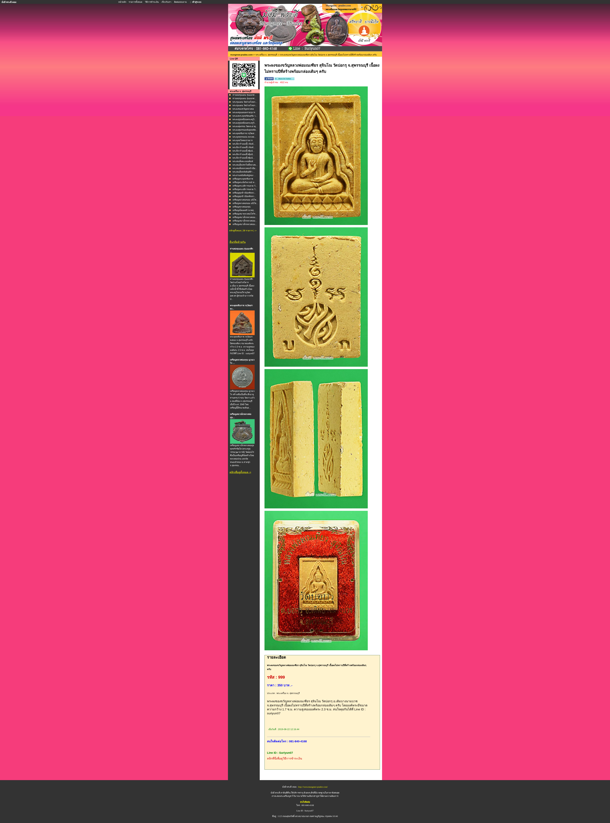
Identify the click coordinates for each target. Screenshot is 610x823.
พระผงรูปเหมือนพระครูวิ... (244, 119)
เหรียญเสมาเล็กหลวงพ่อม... (245, 217)
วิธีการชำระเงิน (152, 2)
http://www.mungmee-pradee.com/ (313, 787)
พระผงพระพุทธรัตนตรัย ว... (245, 116)
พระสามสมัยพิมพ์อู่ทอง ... (244, 175)
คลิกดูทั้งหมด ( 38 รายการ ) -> (243, 230)
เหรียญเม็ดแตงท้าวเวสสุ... (244, 210)
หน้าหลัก (122, 2)
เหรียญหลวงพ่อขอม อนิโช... (245, 200)
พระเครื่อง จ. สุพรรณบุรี (266, 55)
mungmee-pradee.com (241, 55)
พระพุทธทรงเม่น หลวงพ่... (244, 137)
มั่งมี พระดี (275, 793)
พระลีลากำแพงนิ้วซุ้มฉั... (244, 151)
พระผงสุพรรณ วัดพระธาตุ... (245, 126)
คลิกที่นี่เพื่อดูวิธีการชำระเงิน (284, 758)
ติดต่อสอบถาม (180, 2)
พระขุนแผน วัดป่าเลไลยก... (245, 102)
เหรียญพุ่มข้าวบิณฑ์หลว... (244, 193)
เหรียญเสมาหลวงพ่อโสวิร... (245, 214)
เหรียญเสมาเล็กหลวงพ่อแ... (245, 224)
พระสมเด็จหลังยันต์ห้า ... (244, 172)
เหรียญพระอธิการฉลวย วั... (245, 186)
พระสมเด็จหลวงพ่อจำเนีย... (245, 168)
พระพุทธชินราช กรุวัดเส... (244, 133)
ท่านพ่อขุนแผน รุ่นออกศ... (244, 95)
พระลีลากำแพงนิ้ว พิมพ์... (244, 144)
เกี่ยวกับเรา (166, 2)
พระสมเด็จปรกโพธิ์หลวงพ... (245, 165)
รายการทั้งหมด (135, 2)
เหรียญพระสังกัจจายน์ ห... (244, 182)
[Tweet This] (284, 79)
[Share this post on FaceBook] (269, 79)
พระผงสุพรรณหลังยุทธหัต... (245, 130)
